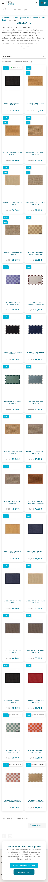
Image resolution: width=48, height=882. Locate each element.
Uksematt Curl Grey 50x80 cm (35, 403)
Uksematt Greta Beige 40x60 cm (12, 154)
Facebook (4, 836)
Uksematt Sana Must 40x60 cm (13, 104)
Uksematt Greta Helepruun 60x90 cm (35, 502)
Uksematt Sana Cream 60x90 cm (35, 602)
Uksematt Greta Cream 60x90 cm (12, 452)
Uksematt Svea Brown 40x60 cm (35, 203)
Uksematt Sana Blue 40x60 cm (35, 552)
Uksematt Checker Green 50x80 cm (13, 751)
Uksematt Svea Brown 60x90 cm (12, 253)
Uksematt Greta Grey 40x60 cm (35, 452)
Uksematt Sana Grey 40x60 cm (12, 651)
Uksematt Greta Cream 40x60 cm (35, 154)
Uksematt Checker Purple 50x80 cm (13, 303)
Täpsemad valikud (24, 872)
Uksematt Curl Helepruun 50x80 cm (35, 801)
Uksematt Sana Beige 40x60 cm (13, 552)
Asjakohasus (24, 56)
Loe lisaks (24, 46)
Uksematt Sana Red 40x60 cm (35, 701)
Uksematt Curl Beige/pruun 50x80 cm (35, 303)
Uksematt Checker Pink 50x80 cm (35, 751)
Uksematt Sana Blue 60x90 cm (12, 602)
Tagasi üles (37, 825)
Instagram (10, 836)
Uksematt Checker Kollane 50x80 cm (35, 253)
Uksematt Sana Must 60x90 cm (13, 701)
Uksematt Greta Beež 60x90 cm (35, 104)
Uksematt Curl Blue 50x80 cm (35, 353)
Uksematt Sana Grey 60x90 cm (35, 651)
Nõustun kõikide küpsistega (24, 865)
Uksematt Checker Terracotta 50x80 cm (13, 801)
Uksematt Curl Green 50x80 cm (13, 403)
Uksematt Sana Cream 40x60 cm (12, 203)
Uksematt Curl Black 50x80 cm (13, 353)
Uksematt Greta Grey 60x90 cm (13, 502)
